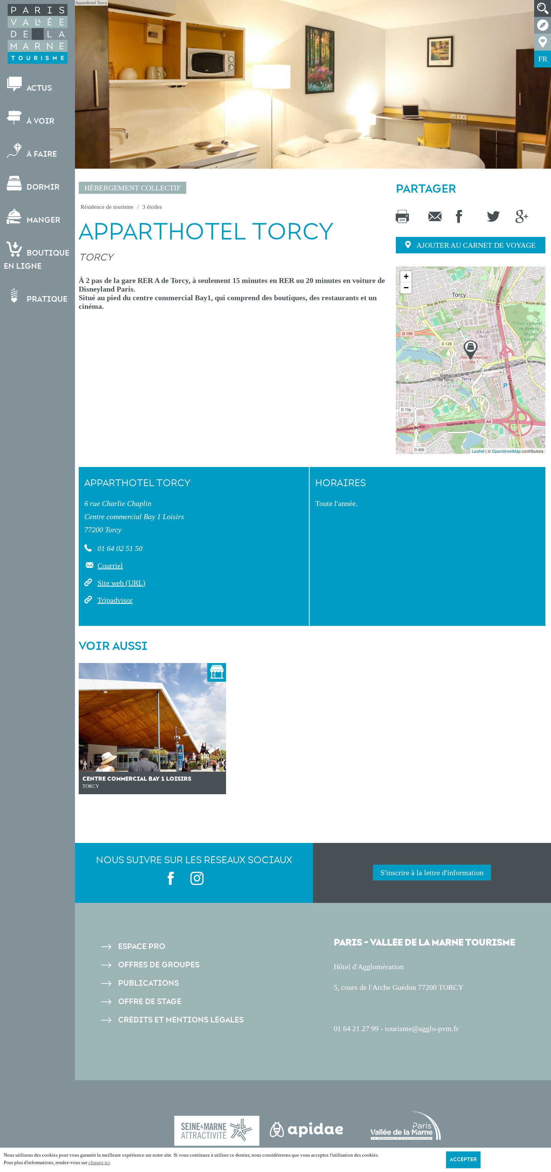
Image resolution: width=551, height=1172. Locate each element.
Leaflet (478, 451)
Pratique (46, 299)
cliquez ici (99, 1162)
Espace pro (141, 946)
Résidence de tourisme (107, 207)
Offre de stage (149, 1001)
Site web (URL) (121, 583)
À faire (41, 154)
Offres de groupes (158, 965)
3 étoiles (152, 207)
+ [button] (406, 276)
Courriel (110, 565)
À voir (39, 121)
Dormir (42, 187)
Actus (38, 88)
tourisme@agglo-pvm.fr (422, 1028)
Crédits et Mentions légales (181, 1020)
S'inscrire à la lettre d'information (432, 872)
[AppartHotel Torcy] (471, 350)
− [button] (406, 287)
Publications (148, 983)
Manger (42, 220)
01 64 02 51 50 (119, 548)
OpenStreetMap (506, 451)
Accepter (463, 1160)
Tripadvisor (115, 600)
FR (542, 59)
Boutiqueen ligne (36, 259)
